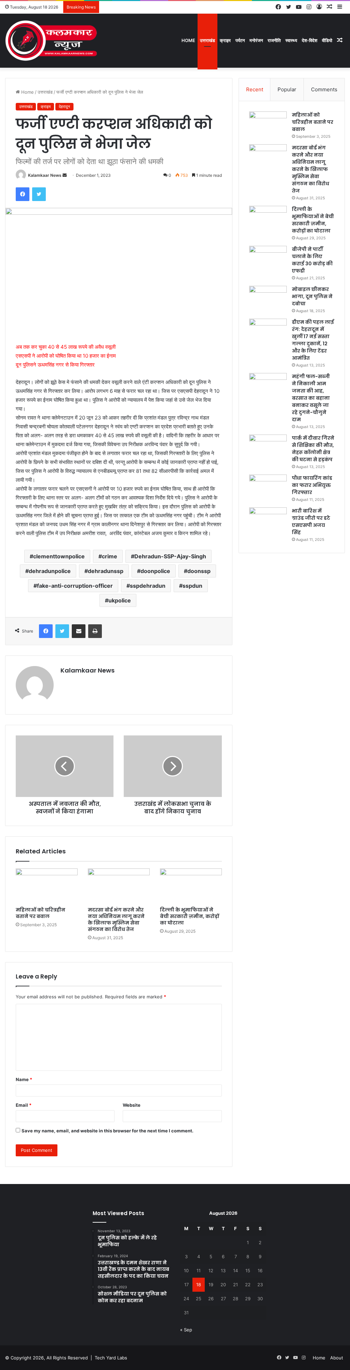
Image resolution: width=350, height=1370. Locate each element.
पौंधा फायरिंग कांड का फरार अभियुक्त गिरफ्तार (312, 485)
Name (24, 1079)
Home (188, 40)
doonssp (199, 571)
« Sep (186, 1329)
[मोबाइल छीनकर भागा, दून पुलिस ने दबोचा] (268, 298)
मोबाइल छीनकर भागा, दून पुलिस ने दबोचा (312, 296)
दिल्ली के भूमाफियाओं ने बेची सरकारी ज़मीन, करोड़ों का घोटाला (189, 916)
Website (131, 1105)
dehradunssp (105, 571)
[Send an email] (65, 175)
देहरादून (64, 106)
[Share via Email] (78, 631)
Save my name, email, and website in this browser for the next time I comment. (107, 1130)
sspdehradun (147, 585)
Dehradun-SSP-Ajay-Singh (170, 556)
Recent (254, 89)
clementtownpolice (59, 556)
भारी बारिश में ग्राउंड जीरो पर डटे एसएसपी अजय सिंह (311, 521)
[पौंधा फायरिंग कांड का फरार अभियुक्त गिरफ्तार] (268, 487)
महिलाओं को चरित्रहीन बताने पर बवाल (40, 913)
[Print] (95, 631)
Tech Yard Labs (111, 1357)
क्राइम (225, 40)
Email (23, 1105)
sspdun (192, 585)
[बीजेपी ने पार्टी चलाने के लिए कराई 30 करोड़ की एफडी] (268, 258)
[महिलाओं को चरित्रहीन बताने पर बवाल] (47, 885)
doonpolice (155, 571)
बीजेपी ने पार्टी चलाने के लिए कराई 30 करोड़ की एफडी (312, 260)
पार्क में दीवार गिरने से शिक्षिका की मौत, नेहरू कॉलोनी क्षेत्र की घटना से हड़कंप (313, 449)
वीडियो (327, 40)
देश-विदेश (309, 40)
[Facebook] (22, 194)
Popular (287, 89)
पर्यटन (240, 40)
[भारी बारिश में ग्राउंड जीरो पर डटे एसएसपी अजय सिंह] (268, 520)
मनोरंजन (256, 40)
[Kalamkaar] (51, 40)
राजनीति (274, 40)
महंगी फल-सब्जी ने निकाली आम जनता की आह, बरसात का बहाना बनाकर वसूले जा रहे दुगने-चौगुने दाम (311, 398)
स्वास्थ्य (291, 40)
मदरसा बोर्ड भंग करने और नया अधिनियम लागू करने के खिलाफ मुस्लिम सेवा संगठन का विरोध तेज (116, 919)
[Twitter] (39, 194)
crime (109, 556)
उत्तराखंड (207, 40)
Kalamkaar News (45, 175)
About (336, 1357)
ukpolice (119, 600)
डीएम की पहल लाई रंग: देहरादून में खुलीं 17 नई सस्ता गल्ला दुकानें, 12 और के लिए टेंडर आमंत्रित (313, 340)
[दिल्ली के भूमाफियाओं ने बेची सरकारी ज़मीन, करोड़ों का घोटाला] (191, 885)
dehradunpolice (50, 571)
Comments (324, 89)
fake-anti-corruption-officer (75, 585)
